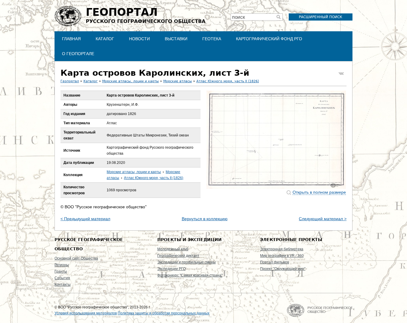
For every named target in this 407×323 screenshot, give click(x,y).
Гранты (61, 271)
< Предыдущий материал (85, 218)
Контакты (63, 284)
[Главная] (68, 16)
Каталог (105, 38)
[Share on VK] (341, 73)
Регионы (62, 265)
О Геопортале (78, 53)
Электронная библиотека (281, 249)
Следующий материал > (323, 218)
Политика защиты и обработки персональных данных (163, 313)
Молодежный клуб (172, 249)
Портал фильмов (274, 262)
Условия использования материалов (86, 313)
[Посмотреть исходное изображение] (276, 140)
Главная (71, 38)
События (62, 278)
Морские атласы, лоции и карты (130, 81)
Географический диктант (178, 256)
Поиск (238, 17)
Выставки (176, 38)
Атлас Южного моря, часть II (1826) (227, 81)
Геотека (211, 38)
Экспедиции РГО (171, 269)
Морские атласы (177, 81)
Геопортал (69, 81)
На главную (319, 310)
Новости (139, 38)
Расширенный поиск (320, 17)
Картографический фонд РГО (269, 38)
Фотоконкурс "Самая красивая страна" (190, 275)
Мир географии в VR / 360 (282, 256)
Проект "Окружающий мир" (282, 269)
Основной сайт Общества (76, 258)
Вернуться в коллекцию (205, 218)
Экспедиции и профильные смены (186, 262)
